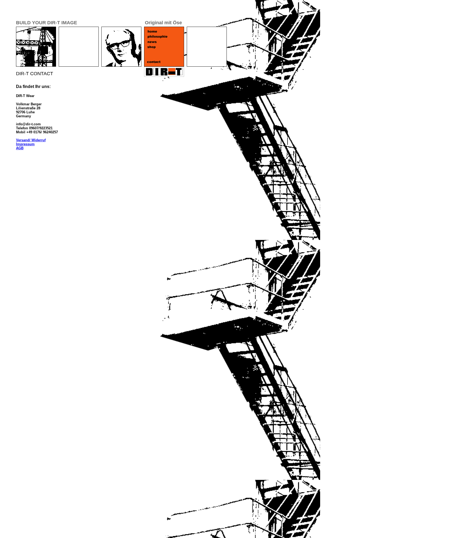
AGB (19, 148)
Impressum (25, 144)
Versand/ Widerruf (31, 140)
